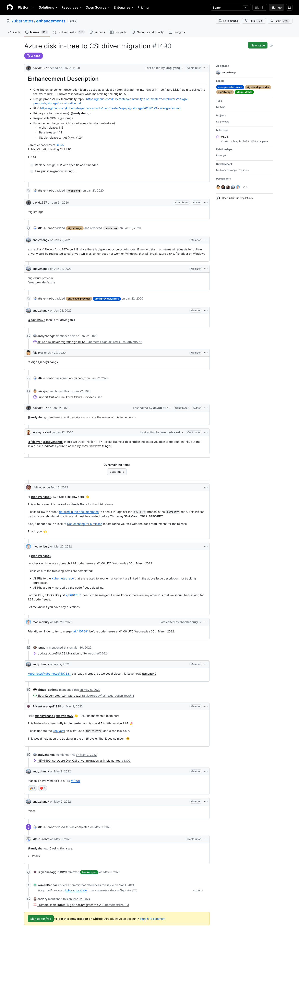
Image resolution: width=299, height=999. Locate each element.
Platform (25, 7)
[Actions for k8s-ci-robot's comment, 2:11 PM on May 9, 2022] (206, 839)
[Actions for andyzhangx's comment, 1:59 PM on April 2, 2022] (206, 664)
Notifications (230, 20)
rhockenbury (41, 546)
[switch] (32, 788)
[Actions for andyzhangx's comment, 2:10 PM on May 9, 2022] (206, 771)
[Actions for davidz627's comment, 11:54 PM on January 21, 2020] (206, 202)
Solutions (46, 7)
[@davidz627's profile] (28, 67)
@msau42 (149, 673)
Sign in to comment (152, 918)
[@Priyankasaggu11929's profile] (28, 706)
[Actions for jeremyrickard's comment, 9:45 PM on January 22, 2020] (206, 432)
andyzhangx (41, 240)
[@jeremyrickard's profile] (28, 432)
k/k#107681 (74, 595)
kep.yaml (59, 730)
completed (82, 827)
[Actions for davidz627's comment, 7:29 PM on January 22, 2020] (206, 408)
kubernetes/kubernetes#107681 (49, 673)
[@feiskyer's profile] (28, 352)
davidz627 (40, 68)
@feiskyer (35, 441)
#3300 (75, 780)
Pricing (143, 7)
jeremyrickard (42, 432)
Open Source (96, 7)
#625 (60, 145)
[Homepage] (10, 7)
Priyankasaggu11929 (47, 706)
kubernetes (22, 21)
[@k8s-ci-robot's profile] (28, 839)
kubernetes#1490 (76, 890)
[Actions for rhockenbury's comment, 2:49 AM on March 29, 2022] (206, 622)
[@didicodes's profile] (28, 487)
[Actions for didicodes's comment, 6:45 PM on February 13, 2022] (206, 487)
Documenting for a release (84, 523)
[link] (44, 190)
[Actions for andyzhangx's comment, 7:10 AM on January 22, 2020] (206, 310)
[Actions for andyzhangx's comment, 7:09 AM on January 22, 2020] (206, 240)
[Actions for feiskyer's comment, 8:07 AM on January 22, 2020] (206, 353)
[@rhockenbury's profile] (28, 546)
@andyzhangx (81, 113)
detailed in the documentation (79, 511)
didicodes (39, 487)
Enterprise (122, 7)
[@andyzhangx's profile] (28, 240)
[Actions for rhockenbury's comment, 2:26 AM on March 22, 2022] (206, 546)
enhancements (50, 21)
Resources (69, 7)
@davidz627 (36, 320)
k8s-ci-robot (41, 839)
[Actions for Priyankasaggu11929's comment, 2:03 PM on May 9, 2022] (206, 706)
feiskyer (38, 352)
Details (35, 856)
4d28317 (198, 890)
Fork (256, 20)
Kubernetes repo (63, 578)
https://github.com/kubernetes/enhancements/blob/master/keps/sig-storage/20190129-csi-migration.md (110, 108)
